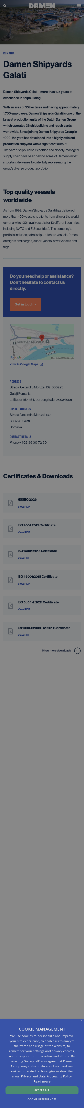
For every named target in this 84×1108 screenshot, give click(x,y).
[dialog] (42, 1063)
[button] (42, 1099)
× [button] (82, 1020)
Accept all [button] (42, 1090)
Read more (42, 1081)
